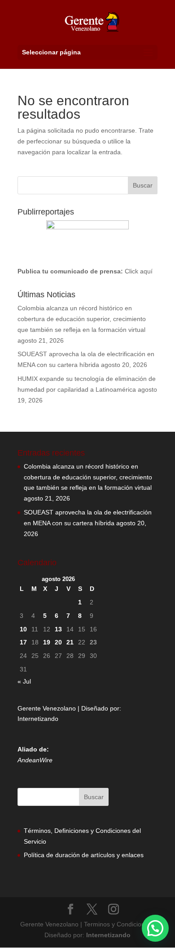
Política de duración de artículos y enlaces (84, 855)
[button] (155, 928)
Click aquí (139, 271)
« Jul (24, 681)
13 (58, 629)
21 (70, 642)
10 (23, 629)
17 (23, 642)
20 (58, 642)
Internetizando (38, 718)
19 (46, 642)
